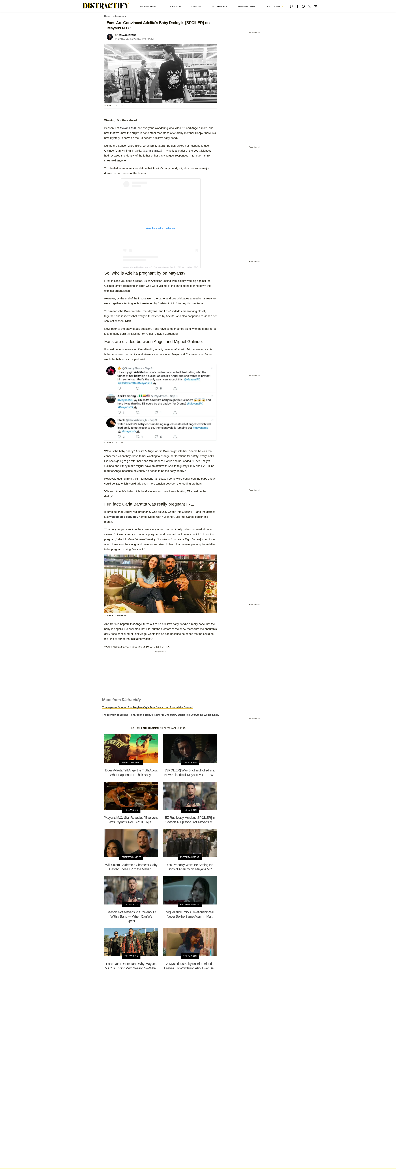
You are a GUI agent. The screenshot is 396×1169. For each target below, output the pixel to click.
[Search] (291, 6)
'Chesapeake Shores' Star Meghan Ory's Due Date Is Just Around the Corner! (147, 707)
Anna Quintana (127, 35)
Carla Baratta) (153, 150)
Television (174, 6)
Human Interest (247, 6)
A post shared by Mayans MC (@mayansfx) (144, 267)
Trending (196, 6)
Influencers (220, 6)
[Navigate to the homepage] (105, 6)
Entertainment (149, 6)
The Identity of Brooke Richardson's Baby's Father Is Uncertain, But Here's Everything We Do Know (160, 715)
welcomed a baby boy (123, 516)
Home (107, 16)
